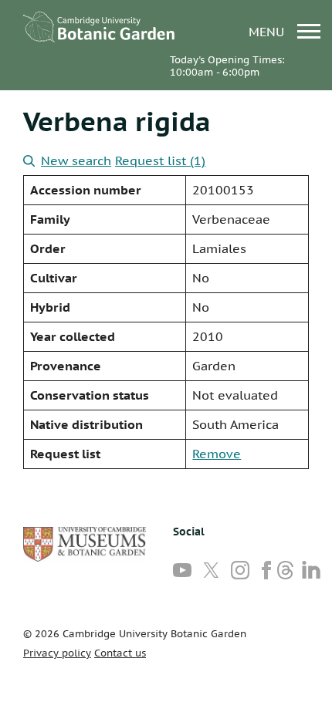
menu (268, 31)
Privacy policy (57, 653)
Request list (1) (160, 160)
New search (76, 160)
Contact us (120, 653)
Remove (216, 453)
